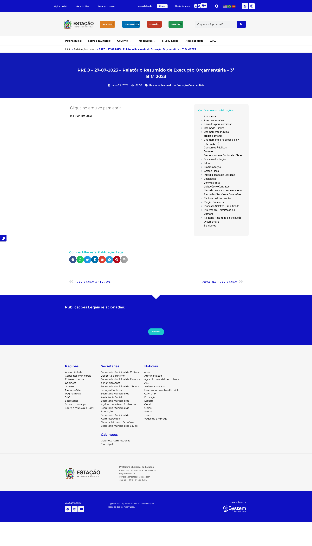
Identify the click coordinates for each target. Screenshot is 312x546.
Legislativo (210, 178)
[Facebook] (245, 6)
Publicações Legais (85, 49)
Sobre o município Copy (79, 407)
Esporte (149, 400)
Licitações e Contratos (216, 186)
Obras (147, 407)
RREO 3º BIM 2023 (81, 116)
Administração (153, 375)
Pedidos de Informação (217, 198)
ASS (146, 382)
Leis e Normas (212, 182)
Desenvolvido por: (238, 502)
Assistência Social (154, 386)
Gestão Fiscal (212, 171)
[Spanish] (234, 6)
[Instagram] (75, 509)
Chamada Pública (214, 128)
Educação (150, 397)
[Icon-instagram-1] (252, 6)
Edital (207, 163)
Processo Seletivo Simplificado (221, 206)
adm (147, 372)
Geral (147, 404)
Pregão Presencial (214, 202)
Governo (122, 40)
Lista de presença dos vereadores (223, 190)
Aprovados (210, 116)
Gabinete (70, 382)
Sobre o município (99, 40)
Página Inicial (59, 6)
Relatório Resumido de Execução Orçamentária (176, 85)
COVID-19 (150, 393)
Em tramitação (212, 167)
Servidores (210, 225)
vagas (147, 415)
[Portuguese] (229, 6)
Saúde (148, 411)
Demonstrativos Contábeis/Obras (223, 155)
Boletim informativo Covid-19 (161, 390)
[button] (73, 259)
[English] (225, 6)
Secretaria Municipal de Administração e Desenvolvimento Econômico (118, 418)
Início (68, 49)
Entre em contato (106, 6)
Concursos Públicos (215, 147)
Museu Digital (170, 40)
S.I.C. (213, 40)
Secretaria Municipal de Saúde (119, 425)
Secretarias (71, 400)
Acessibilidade (194, 40)
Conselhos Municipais (78, 375)
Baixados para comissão (218, 124)
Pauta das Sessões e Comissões (222, 194)
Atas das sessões (214, 120)
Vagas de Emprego (155, 418)
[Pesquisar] (241, 24)
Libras (162, 6)
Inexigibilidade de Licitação (219, 174)
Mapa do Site (82, 6)
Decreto (208, 151)
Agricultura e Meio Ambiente (161, 379)
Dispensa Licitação (215, 159)
